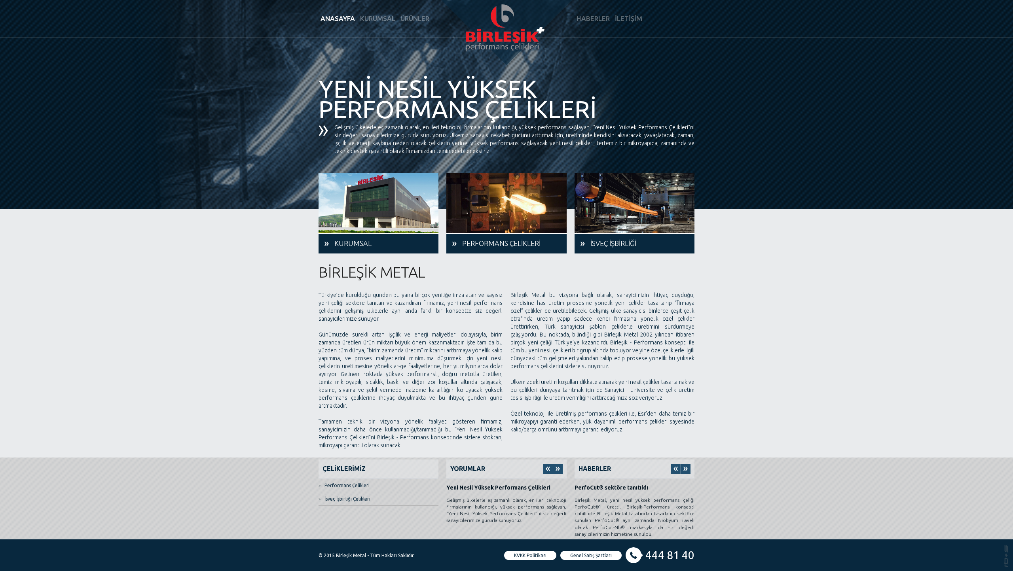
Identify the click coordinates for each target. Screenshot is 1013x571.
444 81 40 (669, 555)
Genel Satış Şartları (591, 555)
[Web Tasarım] (1006, 555)
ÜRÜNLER (414, 18)
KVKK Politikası (530, 555)
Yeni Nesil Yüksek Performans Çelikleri (498, 487)
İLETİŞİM (628, 18)
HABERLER (593, 18)
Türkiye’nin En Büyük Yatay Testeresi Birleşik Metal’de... (624, 490)
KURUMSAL (377, 18)
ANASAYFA (338, 18)
